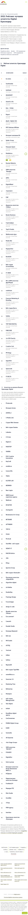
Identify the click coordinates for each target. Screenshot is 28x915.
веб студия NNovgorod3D (10, 699)
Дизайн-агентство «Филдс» (11, 612)
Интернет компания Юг (13, 135)
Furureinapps (10, 602)
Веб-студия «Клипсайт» (13, 573)
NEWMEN (8, 485)
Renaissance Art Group (12, 515)
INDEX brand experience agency (11, 496)
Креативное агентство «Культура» (13, 818)
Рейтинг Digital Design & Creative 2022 (19, 876)
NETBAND (9, 519)
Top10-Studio (10, 229)
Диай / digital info (11, 121)
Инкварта (9, 694)
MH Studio (9, 640)
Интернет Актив (11, 408)
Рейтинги (4, 847)
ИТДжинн (9, 773)
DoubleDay (9, 592)
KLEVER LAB (9, 481)
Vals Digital (9, 704)
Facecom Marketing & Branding (12, 299)
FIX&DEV (8, 752)
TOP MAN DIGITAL (11, 324)
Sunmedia (9, 733)
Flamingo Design (11, 597)
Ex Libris (8, 79)
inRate (8, 655)
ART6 (7, 178)
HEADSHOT (9, 95)
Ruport (8, 114)
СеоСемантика (10, 718)
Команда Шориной (11, 631)
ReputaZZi (9, 665)
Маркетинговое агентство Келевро (11, 779)
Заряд (8, 476)
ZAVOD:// (9, 413)
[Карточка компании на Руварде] (7, 160)
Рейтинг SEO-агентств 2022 (6, 872)
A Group (8, 437)
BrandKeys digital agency (11, 714)
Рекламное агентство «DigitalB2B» (12, 578)
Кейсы (5, 849)
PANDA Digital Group (12, 723)
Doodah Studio (10, 626)
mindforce (9, 466)
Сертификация (14, 847)
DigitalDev (9, 757)
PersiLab (8, 539)
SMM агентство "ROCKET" (10, 748)
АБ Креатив (9, 738)
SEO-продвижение (20, 51)
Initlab (8, 708)
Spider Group (10, 140)
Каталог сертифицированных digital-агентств (6, 864)
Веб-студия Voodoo (12, 427)
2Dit (7, 558)
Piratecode (9, 403)
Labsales (8, 432)
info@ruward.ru (17, 894)
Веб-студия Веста (11, 308)
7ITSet (8, 803)
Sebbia (8, 316)
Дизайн (13, 51)
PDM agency (9, 807)
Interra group (10, 762)
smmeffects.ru (10, 674)
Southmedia (9, 84)
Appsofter (9, 361)
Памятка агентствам (16, 851)
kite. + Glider (10, 108)
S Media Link (10, 418)
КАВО (7, 728)
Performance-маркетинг (6, 53)
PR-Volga (8, 353)
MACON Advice (10, 553)
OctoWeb (8, 798)
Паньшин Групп (10, 147)
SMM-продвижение (18, 53)
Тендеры (23, 847)
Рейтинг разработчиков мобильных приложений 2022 (6, 876)
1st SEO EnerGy (10, 338)
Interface (8, 812)
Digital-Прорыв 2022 (5, 884)
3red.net (8, 650)
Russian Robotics (11, 163)
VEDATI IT (9, 548)
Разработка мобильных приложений (9, 54)
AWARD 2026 (12, 849)
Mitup (7, 563)
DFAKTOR (9, 505)
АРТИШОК (9, 524)
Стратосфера (10, 223)
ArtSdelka (9, 587)
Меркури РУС (10, 788)
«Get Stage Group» (11, 742)
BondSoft (8, 257)
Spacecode (9, 369)
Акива (8, 534)
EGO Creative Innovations (10, 457)
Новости (21, 849)
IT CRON (8, 273)
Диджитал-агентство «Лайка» (12, 206)
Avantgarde (9, 510)
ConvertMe (9, 471)
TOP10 (8, 529)
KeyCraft (8, 461)
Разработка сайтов (5, 51)
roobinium (9, 290)
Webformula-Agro (11, 234)
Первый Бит (9, 249)
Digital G (8, 442)
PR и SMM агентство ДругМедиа (12, 281)
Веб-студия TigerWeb (12, 670)
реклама (13, 854)
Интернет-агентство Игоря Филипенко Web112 (12, 768)
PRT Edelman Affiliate (12, 127)
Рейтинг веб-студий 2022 (20, 868)
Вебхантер (9, 689)
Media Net (9, 241)
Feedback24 (9, 783)
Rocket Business (10, 215)
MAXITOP (9, 447)
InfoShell (8, 90)
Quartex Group (10, 568)
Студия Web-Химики (12, 422)
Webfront (8, 500)
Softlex (8, 660)
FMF (7, 197)
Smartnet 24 (10, 679)
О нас (6, 851)
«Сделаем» (9, 191)
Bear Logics (9, 490)
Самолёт (8, 621)
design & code (10, 607)
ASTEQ (8, 645)
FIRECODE (9, 330)
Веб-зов (8, 636)
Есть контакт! (10, 616)
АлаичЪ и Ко (10, 101)
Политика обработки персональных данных (13, 897)
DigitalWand (9, 184)
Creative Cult (10, 346)
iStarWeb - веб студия (12, 544)
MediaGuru (9, 153)
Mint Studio (9, 793)
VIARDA (8, 451)
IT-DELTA (8, 376)
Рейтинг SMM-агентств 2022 (20, 872)
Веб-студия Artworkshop (10, 265)
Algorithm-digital (11, 582)
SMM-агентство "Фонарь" (10, 170)
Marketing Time (10, 684)
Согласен (24, 913)
